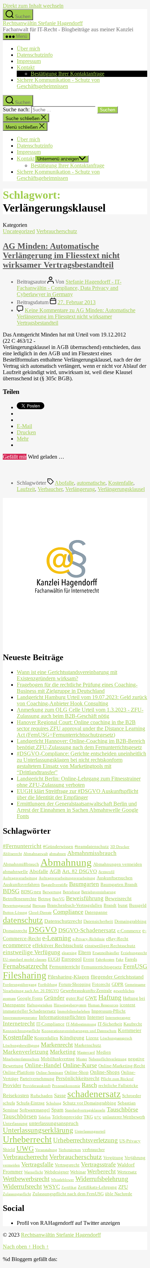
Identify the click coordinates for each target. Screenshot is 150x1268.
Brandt (110, 905)
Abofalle (64, 483)
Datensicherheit (98, 921)
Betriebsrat (71, 892)
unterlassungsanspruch (53, 1123)
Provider (12, 1085)
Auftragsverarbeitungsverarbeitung (67, 878)
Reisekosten (16, 1095)
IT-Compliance (50, 1024)
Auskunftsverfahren (21, 884)
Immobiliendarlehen (73, 1011)
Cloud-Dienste (40, 912)
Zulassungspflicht (17, 1194)
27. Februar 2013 (77, 302)
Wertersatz (127, 1171)
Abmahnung (66, 862)
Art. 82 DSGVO (79, 871)
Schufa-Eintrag (30, 1102)
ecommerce (17, 945)
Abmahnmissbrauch (92, 853)
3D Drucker (119, 847)
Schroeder (131, 1095)
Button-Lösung (15, 912)
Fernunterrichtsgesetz (101, 966)
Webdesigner (56, 1171)
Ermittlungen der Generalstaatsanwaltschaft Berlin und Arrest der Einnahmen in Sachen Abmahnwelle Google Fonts (77, 810)
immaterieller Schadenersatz (29, 1011)
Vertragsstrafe (98, 1164)
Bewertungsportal (17, 906)
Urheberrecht (27, 1139)
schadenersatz (94, 1094)
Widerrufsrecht (22, 1186)
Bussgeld (138, 905)
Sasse (60, 1095)
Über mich (28, 48)
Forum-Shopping (75, 984)
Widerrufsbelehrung (101, 1178)
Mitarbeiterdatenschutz (21, 1059)
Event (88, 959)
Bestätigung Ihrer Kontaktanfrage (67, 74)
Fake (119, 959)
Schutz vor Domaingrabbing (89, 1102)
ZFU (123, 1187)
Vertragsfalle (37, 1164)
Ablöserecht (12, 854)
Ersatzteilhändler (105, 953)
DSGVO (43, 929)
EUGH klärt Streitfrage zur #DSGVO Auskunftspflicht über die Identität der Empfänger (77, 794)
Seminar (10, 1109)
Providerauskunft (37, 1086)
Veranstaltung (46, 1150)
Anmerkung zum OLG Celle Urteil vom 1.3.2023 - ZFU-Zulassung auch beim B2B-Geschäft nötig (80, 713)
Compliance (68, 911)
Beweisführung (85, 898)
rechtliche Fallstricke (118, 1085)
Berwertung (52, 892)
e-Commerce (129, 930)
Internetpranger (117, 1018)
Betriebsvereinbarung (98, 892)
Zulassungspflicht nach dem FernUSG (68, 1193)
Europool (71, 959)
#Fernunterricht (22, 846)
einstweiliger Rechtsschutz (110, 945)
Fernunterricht (64, 966)
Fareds (131, 959)
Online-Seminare (49, 1073)
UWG (25, 1148)
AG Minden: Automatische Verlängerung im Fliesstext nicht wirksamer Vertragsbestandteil (61, 255)
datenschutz (23, 920)
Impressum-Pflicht (108, 1011)
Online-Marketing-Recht (121, 1065)
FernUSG (135, 966)
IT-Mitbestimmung (81, 1024)
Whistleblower (62, 1180)
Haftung (109, 997)
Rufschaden (41, 1095)
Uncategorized (19, 231)
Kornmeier (129, 1030)
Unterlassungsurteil (90, 1131)
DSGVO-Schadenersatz (87, 930)
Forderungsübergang (20, 984)
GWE (91, 998)
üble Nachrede (118, 1193)
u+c (97, 1116)
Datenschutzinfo (35, 55)
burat (123, 905)
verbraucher (93, 1149)
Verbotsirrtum (70, 1150)
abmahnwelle (15, 871)
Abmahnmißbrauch (21, 864)
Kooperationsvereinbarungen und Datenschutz (79, 1031)
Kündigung (72, 1037)
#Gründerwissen (58, 846)
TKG (88, 1116)
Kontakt (26, 67)
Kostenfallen (46, 1037)
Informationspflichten (62, 1017)
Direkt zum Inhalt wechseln (33, 6)
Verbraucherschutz (56, 231)
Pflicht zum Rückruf (117, 1079)
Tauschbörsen (20, 1116)
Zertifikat (68, 1187)
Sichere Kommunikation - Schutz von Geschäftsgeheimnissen (58, 83)
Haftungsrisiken (39, 1005)
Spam (57, 1109)
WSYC (51, 1186)
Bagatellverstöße (54, 885)
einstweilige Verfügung (31, 952)
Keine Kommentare (76, 316)
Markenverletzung (25, 1051)
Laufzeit (26, 489)
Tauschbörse (122, 1109)
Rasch (89, 1084)
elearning (69, 953)
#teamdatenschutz (92, 846)
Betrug (44, 898)
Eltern (84, 952)
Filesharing (24, 975)
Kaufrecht (132, 1024)
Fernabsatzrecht (25, 966)
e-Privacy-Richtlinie (89, 939)
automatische (91, 483)
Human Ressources (103, 1005)
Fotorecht (101, 984)
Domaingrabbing (130, 921)
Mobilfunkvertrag (58, 1058)
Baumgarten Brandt (118, 884)
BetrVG (58, 899)
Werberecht (101, 1171)
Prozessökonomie (66, 1086)
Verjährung (135, 1157)
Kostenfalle (120, 483)
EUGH (54, 959)
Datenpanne (96, 912)
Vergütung (113, 1157)
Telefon (44, 1117)
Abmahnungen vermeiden (117, 864)
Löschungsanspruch (116, 1038)
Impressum (29, 61)
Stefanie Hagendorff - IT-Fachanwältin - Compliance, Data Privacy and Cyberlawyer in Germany (69, 288)
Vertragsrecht (67, 1164)
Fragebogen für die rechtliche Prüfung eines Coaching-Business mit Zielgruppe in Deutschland (77, 688)
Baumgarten (84, 884)
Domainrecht (15, 930)
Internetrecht (19, 1023)
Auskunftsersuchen (115, 877)
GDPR (117, 984)
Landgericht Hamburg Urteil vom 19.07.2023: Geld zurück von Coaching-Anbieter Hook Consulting (82, 700)
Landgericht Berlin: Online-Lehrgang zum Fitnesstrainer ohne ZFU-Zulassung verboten (79, 782)
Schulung (53, 1103)
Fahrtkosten (105, 959)
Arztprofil (106, 872)
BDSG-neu (31, 891)
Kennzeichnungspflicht (21, 1031)
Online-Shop (77, 1072)
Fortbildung (47, 984)
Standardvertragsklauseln (85, 1110)
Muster (81, 1059)
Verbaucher (50, 489)
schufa (9, 1102)
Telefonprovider (67, 1116)
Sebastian (127, 1102)
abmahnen (57, 854)
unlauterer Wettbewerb (124, 1116)
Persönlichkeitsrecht (77, 1078)
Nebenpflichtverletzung (108, 1059)
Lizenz (92, 1037)
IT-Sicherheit (110, 1024)
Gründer (54, 997)
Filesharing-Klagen (68, 977)
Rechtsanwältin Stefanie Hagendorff (43, 23)
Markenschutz (87, 1045)
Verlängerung (80, 489)
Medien (103, 1052)
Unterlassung (15, 1123)
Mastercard (86, 1052)
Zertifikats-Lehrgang (97, 1187)
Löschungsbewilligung (21, 1045)
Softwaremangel (35, 1109)
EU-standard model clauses (24, 959)
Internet (95, 1017)
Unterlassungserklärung (38, 1130)
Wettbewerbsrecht (26, 1178)
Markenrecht (57, 1044)
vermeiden (11, 1165)
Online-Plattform (19, 1072)
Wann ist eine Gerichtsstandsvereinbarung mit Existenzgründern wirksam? (67, 675)
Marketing (63, 1051)
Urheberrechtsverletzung (85, 1140)
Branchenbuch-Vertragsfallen (74, 905)
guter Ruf (75, 998)
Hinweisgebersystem (70, 1005)
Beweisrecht (118, 898)
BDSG (11, 891)
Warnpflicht (33, 1172)
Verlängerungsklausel (121, 489)
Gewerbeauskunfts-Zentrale (86, 990)
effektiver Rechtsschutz (57, 945)
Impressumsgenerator (20, 1018)
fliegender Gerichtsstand (117, 977)
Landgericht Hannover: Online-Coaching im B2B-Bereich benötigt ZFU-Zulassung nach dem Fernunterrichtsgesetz (81, 744)
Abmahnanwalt (35, 854)
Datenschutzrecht (63, 921)
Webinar (78, 1171)
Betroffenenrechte (20, 898)
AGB (55, 871)
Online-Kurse (80, 1065)
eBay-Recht (117, 938)
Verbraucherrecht (25, 1156)
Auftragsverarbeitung (20, 878)
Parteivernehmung (37, 1078)
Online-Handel (43, 1065)
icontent (127, 1004)
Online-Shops (105, 1072)
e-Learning (56, 938)
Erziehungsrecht (134, 953)
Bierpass (39, 906)
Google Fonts (30, 998)
